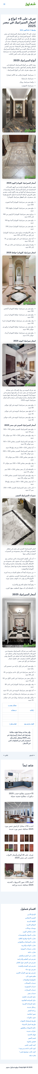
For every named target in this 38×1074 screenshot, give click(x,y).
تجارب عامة (32, 952)
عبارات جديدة (31, 1031)
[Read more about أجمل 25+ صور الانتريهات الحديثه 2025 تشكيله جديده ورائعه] (19, 871)
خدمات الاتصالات (30, 983)
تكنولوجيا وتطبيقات (29, 980)
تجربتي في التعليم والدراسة (26, 959)
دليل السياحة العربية (29, 1004)
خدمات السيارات (30, 990)
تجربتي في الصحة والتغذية (27, 966)
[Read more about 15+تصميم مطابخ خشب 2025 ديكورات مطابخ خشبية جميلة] (19, 780)
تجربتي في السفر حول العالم (26, 963)
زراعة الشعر (32, 1011)
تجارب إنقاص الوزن (29, 932)
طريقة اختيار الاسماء (29, 1024)
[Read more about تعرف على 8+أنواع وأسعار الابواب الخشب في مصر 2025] (19, 843)
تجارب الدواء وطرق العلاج (27, 938)
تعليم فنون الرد (31, 976)
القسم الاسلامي (30, 918)
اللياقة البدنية (31, 921)
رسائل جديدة (31, 1007)
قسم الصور (32, 1038)
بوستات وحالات (30, 928)
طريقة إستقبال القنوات (28, 1021)
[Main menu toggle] (4, 4)
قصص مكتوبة (31, 1042)
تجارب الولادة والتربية (28, 945)
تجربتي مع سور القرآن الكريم (26, 973)
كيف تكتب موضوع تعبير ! (27, 1052)
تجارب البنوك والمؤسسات (27, 935)
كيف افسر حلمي (30, 1045)
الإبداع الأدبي (31, 914)
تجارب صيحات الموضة (28, 949)
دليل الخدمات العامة (29, 997)
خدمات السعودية (30, 987)
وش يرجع (33, 1055)
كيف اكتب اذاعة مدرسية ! (27, 1048)
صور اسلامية (31, 1014)
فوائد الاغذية (32, 1035)
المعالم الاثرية (31, 925)
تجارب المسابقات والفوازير (27, 942)
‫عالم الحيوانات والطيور (28, 1028)
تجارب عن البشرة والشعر (27, 956)
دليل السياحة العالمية (29, 1000)
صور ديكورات (31, 1017)
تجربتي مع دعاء (31, 969)
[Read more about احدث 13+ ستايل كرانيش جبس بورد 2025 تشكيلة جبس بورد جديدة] (19, 812)
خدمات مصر (32, 993)
